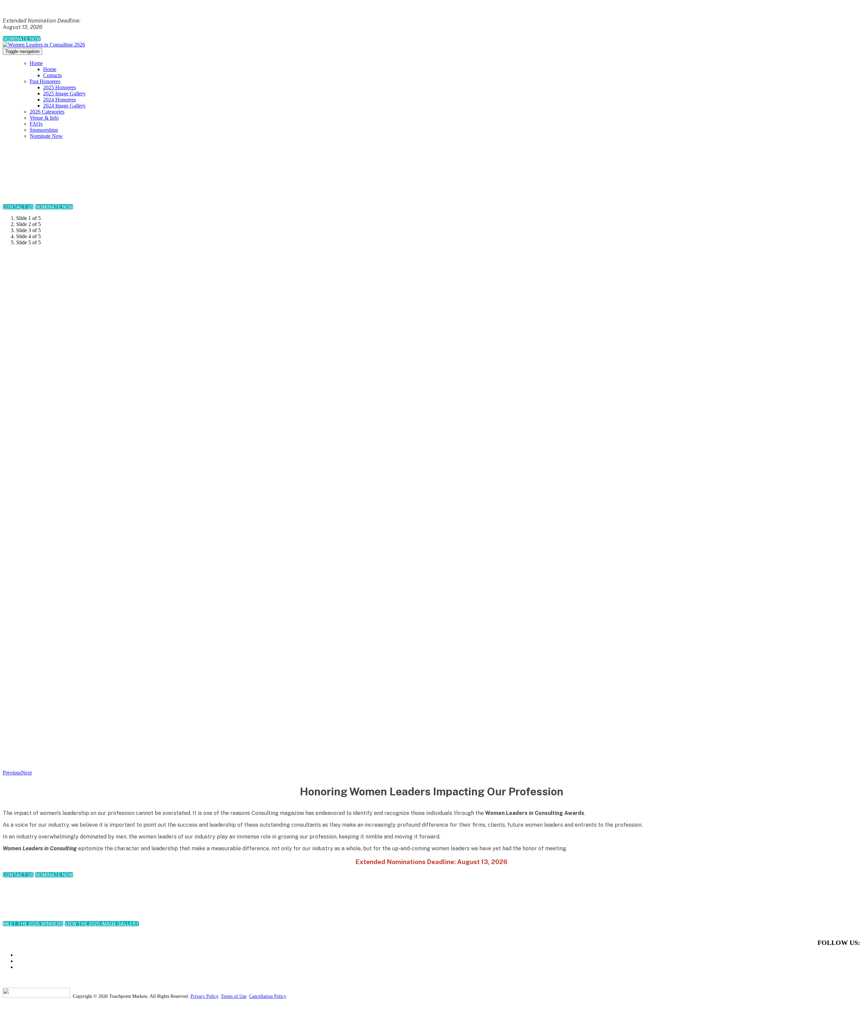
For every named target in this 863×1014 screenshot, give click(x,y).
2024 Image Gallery (64, 105)
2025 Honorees (59, 87)
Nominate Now (46, 136)
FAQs (36, 124)
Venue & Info (44, 118)
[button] (22, 38)
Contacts (52, 75)
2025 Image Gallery (64, 93)
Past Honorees (45, 81)
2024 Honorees (59, 99)
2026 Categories (47, 112)
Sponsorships (44, 130)
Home (36, 63)
